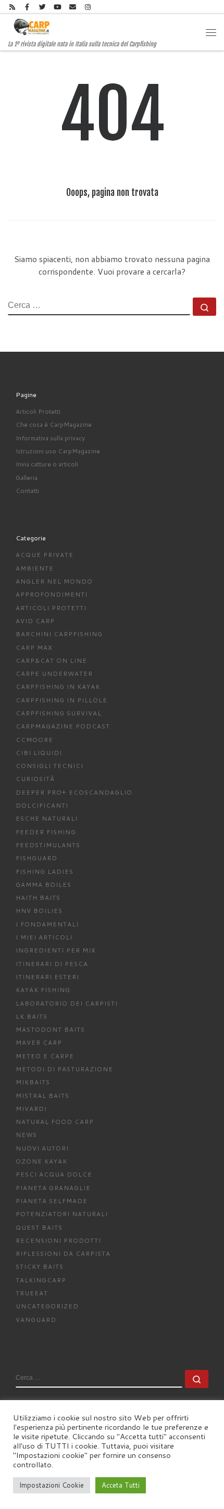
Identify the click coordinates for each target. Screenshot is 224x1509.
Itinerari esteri (47, 976)
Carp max (34, 647)
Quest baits (39, 1227)
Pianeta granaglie (53, 1187)
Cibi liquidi (39, 752)
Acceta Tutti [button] (121, 1485)
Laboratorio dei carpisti (67, 1003)
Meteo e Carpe (45, 1056)
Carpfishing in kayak (58, 686)
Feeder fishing (46, 831)
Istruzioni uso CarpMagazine (58, 451)
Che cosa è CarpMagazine (54, 424)
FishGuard (36, 858)
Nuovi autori (42, 1148)
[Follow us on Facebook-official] (27, 7)
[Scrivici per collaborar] (73, 7)
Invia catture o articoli (47, 464)
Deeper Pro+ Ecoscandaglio (74, 792)
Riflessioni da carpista (63, 1253)
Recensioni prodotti (58, 1240)
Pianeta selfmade (52, 1200)
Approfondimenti (52, 594)
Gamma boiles (43, 884)
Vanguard (36, 1319)
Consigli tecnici (49, 765)
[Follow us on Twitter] (42, 7)
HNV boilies (39, 910)
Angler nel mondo (54, 581)
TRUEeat (32, 1293)
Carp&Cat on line (51, 660)
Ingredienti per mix (56, 950)
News (26, 1134)
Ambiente (35, 568)
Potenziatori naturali (62, 1213)
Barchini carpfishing (59, 633)
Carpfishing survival (59, 713)
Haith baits (38, 897)
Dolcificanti (42, 805)
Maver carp (39, 1042)
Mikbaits (33, 1082)
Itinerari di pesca (52, 963)
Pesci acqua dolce (54, 1174)
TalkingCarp (41, 1280)
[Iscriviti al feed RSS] (12, 7)
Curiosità (35, 778)
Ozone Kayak (41, 1161)
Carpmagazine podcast (63, 726)
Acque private (44, 554)
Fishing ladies (44, 871)
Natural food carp (55, 1121)
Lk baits (31, 1016)
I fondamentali (47, 924)
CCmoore (34, 739)
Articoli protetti (51, 607)
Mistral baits (42, 1095)
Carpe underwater (54, 673)
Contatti (27, 490)
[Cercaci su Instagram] (88, 7)
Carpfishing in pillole (61, 700)
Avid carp (35, 620)
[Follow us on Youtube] (57, 7)
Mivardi (31, 1108)
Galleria (27, 477)
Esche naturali (47, 818)
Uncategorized (47, 1306)
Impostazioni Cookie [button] (51, 1485)
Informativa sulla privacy (50, 438)
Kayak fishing (43, 989)
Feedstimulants (48, 844)
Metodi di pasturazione (64, 1069)
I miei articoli (44, 937)
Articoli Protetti (38, 411)
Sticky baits (40, 1266)
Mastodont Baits (50, 1029)
